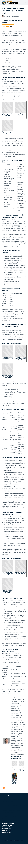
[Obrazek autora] (3, 16)
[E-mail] (4, 788)
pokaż (11, 26)
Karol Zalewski (7, 16)
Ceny (22, 16)
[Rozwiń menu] (25, 3)
